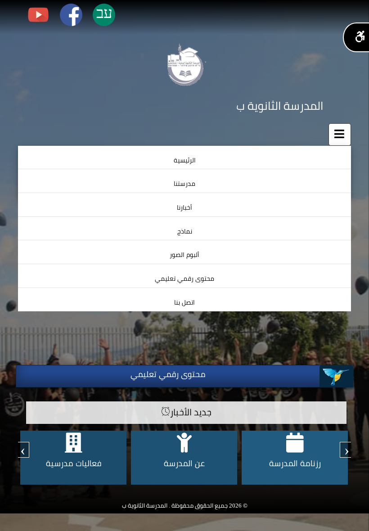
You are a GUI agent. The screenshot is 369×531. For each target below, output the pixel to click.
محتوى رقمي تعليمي (184, 278)
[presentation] (346, 450)
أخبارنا (184, 207)
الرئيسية (185, 160)
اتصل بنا (184, 302)
